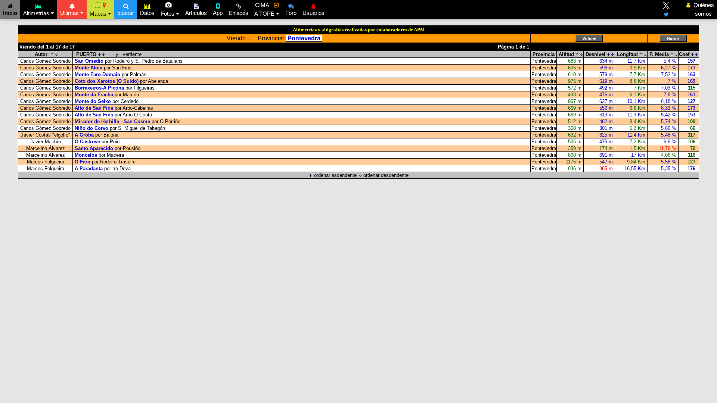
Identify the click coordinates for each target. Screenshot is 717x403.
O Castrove (88, 141)
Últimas (70, 13)
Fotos (168, 13)
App (218, 13)
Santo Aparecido (94, 148)
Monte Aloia (88, 68)
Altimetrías (37, 13)
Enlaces (238, 13)
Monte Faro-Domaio (97, 74)
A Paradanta (89, 168)
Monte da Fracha (94, 94)
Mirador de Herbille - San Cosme (112, 121)
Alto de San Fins (94, 108)
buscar (125, 13)
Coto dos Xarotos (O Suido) (107, 81)
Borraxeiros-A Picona (99, 88)
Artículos (196, 13)
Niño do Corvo (91, 128)
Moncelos (86, 155)
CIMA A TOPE (265, 9)
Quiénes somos (701, 9)
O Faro (82, 162)
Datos (147, 13)
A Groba (84, 135)
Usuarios (313, 13)
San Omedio (89, 61)
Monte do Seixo (93, 101)
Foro (291, 13)
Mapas (99, 13)
